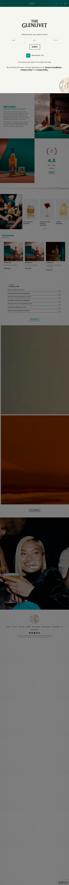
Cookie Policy (42, 70)
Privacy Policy (26, 70)
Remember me (37, 55)
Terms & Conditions (53, 67)
